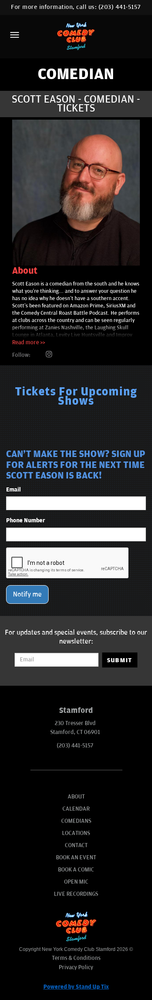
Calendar (76, 808)
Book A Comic (76, 869)
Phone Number (25, 520)
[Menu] (14, 34)
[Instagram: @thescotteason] (49, 355)
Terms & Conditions (76, 958)
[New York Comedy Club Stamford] (76, 35)
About (76, 796)
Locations (76, 833)
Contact (76, 845)
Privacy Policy (76, 967)
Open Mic (76, 881)
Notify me (27, 594)
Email (13, 489)
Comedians (76, 821)
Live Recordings (76, 894)
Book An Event (76, 857)
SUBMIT (120, 660)
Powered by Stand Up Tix (76, 986)
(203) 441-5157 (119, 7)
